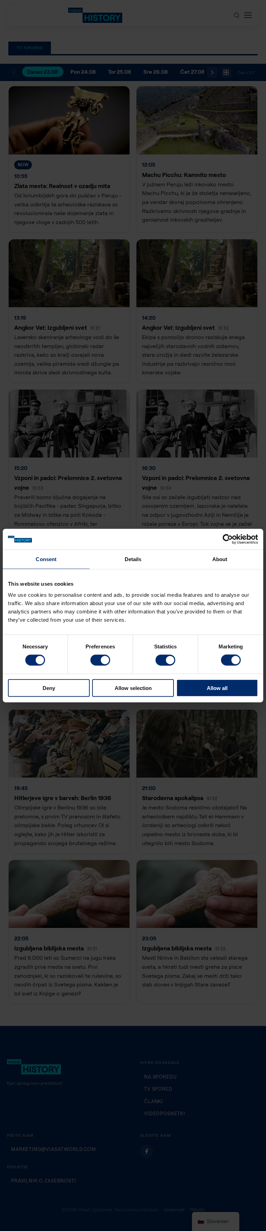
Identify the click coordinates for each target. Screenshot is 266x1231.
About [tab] (220, 559)
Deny (49, 688)
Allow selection (133, 688)
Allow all (217, 688)
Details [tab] (133, 559)
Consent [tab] (46, 559)
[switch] (100, 660)
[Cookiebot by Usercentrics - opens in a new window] (227, 539)
